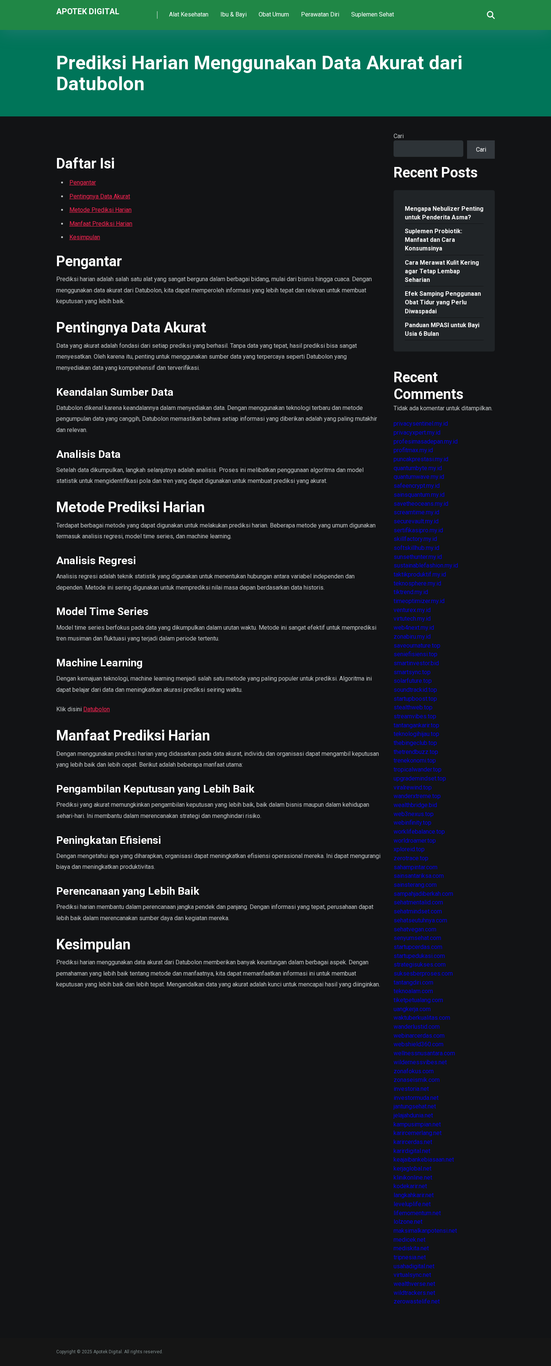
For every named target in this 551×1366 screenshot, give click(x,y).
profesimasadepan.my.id (426, 441)
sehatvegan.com (415, 929)
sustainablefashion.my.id (426, 565)
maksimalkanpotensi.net (425, 1230)
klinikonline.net (413, 1177)
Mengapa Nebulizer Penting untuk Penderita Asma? (444, 213)
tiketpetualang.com (418, 1000)
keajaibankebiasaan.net (424, 1159)
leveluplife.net (412, 1204)
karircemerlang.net (418, 1133)
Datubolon (96, 709)
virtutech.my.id (412, 618)
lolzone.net (408, 1221)
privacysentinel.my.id (421, 423)
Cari (399, 136)
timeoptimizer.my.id (419, 601)
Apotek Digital (87, 11)
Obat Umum (274, 14)
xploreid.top (409, 849)
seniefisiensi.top (415, 654)
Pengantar (82, 182)
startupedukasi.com (419, 955)
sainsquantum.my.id (419, 494)
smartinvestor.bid (416, 663)
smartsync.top (412, 672)
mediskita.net (411, 1248)
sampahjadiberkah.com (423, 893)
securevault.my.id (416, 521)
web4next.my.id (414, 627)
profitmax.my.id (413, 450)
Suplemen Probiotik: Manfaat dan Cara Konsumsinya (433, 240)
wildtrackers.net (414, 1292)
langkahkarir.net (414, 1195)
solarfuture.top (413, 680)
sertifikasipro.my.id (418, 530)
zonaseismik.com (417, 1079)
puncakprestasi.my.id (421, 459)
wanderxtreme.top (417, 796)
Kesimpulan (84, 237)
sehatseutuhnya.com (420, 920)
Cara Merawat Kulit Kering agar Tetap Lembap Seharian (442, 271)
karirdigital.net (412, 1150)
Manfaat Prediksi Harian (100, 223)
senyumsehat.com (417, 937)
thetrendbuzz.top (416, 751)
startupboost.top (415, 698)
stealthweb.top (413, 707)
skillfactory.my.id (415, 538)
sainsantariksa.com (419, 875)
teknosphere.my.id (417, 583)
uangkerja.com (412, 1009)
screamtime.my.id (416, 512)
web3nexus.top (414, 814)
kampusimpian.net (417, 1124)
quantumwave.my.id (419, 476)
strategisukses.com (420, 964)
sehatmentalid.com (418, 902)
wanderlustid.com (417, 1026)
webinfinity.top (412, 822)
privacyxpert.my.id (417, 432)
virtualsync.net (412, 1274)
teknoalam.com (413, 991)
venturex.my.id (412, 610)
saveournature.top (417, 645)
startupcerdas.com (418, 946)
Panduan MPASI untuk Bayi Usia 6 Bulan (442, 329)
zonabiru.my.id (412, 636)
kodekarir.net (410, 1186)
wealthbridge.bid (415, 805)
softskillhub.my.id (416, 547)
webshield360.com (418, 1044)
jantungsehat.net (415, 1106)
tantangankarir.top (416, 725)
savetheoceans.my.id (421, 503)
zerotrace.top (411, 858)
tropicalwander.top (418, 769)
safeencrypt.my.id (417, 485)
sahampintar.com (415, 867)
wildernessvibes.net (420, 1062)
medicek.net (409, 1239)
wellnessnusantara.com (424, 1053)
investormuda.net (416, 1097)
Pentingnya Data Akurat (99, 196)
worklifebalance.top (419, 831)
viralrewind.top (413, 787)
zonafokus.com (414, 1071)
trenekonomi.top (415, 760)
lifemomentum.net (417, 1213)
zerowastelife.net (417, 1301)
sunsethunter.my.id (418, 556)
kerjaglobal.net (412, 1168)
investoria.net (411, 1088)
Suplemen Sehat (372, 14)
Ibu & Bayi (233, 14)
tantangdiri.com (413, 982)
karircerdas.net (413, 1142)
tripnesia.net (410, 1257)
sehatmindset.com (418, 911)
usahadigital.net (414, 1266)
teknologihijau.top (416, 733)
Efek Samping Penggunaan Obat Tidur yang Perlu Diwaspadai (443, 302)
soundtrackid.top (415, 689)
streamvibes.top (415, 716)
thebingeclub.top (415, 742)
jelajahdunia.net (413, 1115)
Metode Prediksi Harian (100, 209)
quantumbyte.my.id (418, 468)
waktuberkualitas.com (422, 1017)
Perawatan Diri (320, 14)
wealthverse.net (414, 1283)
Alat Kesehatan (188, 14)
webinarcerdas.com (419, 1035)
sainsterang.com (415, 884)
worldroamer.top (415, 840)
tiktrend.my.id (411, 592)
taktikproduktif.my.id (420, 574)
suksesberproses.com (423, 973)
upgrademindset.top (420, 778)
